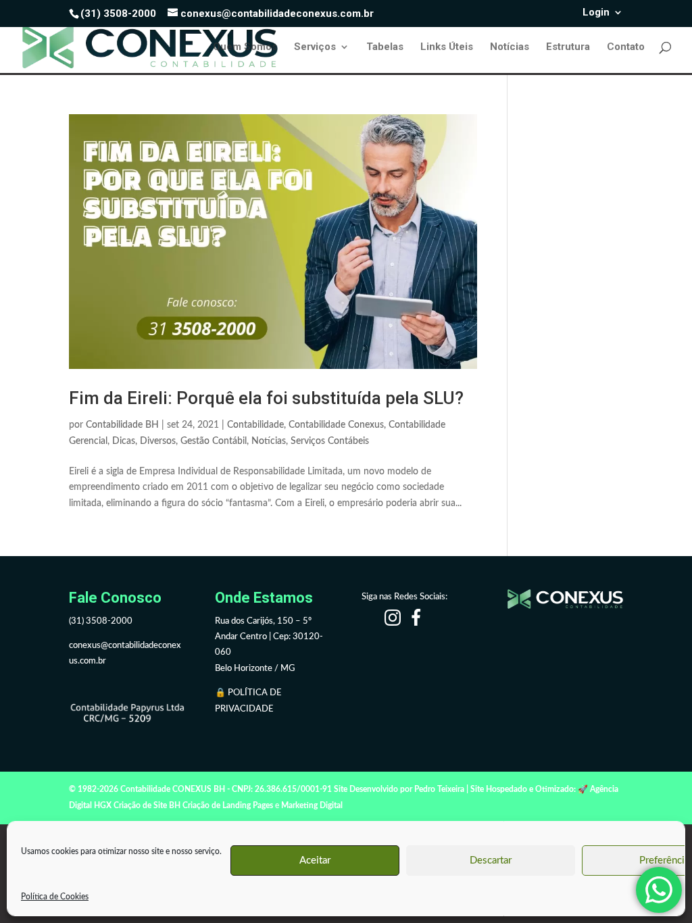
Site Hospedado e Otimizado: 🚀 (529, 789)
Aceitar (314, 860)
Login (596, 12)
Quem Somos (245, 47)
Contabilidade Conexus (336, 425)
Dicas (123, 441)
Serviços (315, 47)
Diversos (158, 441)
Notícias (509, 47)
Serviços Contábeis (330, 441)
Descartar (491, 860)
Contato (626, 47)
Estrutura (568, 47)
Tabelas (384, 47)
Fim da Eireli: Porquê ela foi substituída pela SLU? (266, 398)
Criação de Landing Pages (227, 805)
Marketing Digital (312, 805)
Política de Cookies (55, 897)
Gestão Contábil (213, 441)
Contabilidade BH (122, 425)
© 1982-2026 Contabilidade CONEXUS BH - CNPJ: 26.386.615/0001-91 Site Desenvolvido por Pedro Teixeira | (268, 789)
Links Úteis (446, 47)
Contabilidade (255, 425)
